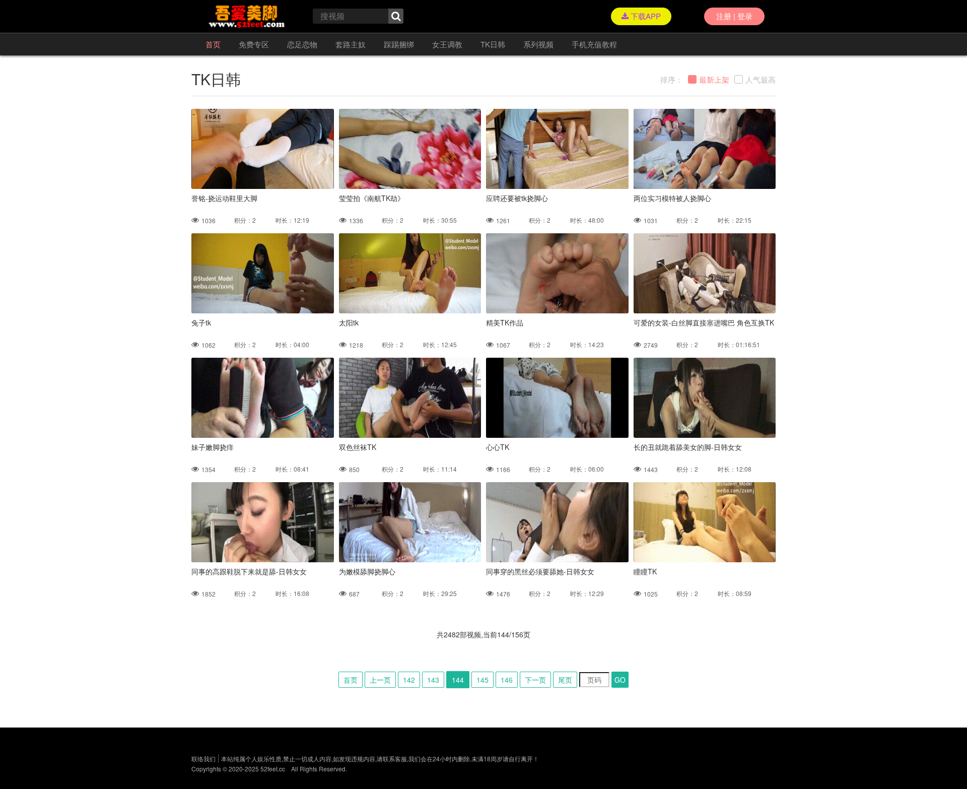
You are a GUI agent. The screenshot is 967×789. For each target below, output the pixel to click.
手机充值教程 (594, 44)
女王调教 (447, 44)
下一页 (535, 680)
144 (458, 680)
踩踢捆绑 (399, 44)
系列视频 (538, 44)
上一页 (380, 680)
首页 (213, 44)
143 (433, 680)
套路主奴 (350, 44)
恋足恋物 (302, 44)
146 (507, 680)
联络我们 (203, 758)
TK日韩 (492, 44)
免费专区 (254, 44)
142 (409, 680)
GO (620, 680)
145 (482, 680)
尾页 (565, 680)
